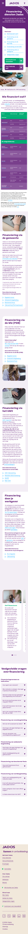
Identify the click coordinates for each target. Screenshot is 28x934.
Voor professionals (7, 861)
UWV (18, 206)
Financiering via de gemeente (12, 37)
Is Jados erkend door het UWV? (12, 794)
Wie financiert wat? (12, 34)
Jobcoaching (4, 176)
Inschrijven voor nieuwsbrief (12, 906)
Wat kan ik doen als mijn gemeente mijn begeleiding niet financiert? (13, 695)
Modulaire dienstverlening (4, 147)
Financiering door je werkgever (13, 50)
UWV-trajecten (6, 420)
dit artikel (10, 200)
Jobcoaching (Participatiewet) (14, 305)
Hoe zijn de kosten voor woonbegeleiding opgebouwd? (12, 734)
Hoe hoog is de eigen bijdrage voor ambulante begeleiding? (13, 748)
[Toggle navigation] (2, 3)
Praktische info (11, 89)
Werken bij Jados (7, 898)
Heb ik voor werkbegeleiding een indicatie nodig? (12, 778)
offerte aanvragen (10, 527)
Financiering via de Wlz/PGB (12, 42)
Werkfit (3, 153)
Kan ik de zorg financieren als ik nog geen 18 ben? (12, 701)
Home (2, 89)
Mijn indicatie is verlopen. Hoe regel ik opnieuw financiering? (13, 689)
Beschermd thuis (5, 135)
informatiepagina (9, 464)
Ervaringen (5, 864)
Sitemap (5, 926)
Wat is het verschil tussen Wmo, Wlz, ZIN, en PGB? (12, 712)
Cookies (5, 929)
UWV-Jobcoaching (10, 473)
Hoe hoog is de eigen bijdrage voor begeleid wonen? (13, 728)
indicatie (7, 104)
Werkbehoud (4, 167)
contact (7, 345)
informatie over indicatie (9, 258)
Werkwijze (5, 879)
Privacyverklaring (8, 924)
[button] (12, 655)
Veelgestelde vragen (13, 54)
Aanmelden (7, 869)
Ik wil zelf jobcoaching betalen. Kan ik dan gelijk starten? (13, 783)
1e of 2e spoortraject (11, 512)
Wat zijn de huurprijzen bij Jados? (13, 724)
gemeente (10, 540)
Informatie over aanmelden (11, 60)
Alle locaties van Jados (11, 887)
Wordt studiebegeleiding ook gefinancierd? (11, 753)
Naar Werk (3, 160)
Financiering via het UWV (14, 46)
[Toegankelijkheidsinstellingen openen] (24, 3)
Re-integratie (11, 554)
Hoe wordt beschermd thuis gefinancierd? (11, 766)
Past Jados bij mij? (10, 67)
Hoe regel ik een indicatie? (10, 685)
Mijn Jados (5, 895)
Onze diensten (6, 858)
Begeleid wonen (4, 122)
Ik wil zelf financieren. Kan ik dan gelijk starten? (12, 706)
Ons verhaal (5, 876)
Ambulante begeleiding (4, 129)
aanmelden (14, 529)
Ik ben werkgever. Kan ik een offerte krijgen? (13, 789)
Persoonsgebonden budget (20, 203)
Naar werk (8, 480)
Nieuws (4, 882)
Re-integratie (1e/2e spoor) (4, 186)
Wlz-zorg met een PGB (11, 343)
